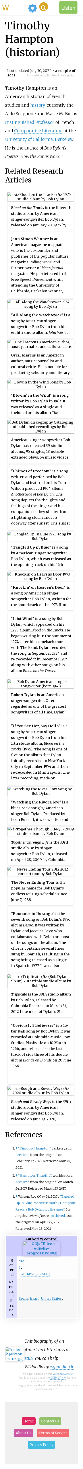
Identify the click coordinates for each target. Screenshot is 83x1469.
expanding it (61, 1366)
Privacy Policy (41, 1444)
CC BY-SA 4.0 (58, 1377)
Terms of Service (53, 1433)
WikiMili (14, 7)
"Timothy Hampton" (34, 1148)
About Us (23, 1433)
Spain (23, 1299)
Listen (68, 7)
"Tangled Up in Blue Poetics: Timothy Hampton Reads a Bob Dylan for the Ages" (45, 1202)
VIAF (22, 1261)
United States (51, 1299)
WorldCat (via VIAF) (35, 1274)
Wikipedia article (63, 1374)
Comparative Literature (38, 130)
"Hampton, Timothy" (34, 1176)
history (37, 105)
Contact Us (50, 1421)
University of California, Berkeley (38, 139)
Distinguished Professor (29, 122)
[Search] (43, 6)
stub (29, 1358)
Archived (22, 1155)
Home (28, 1421)
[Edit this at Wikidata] (41, 1253)
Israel (34, 1299)
